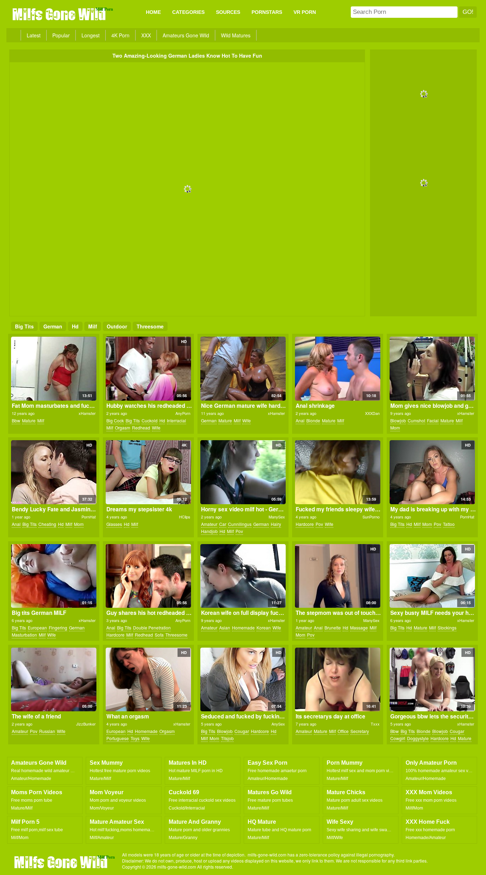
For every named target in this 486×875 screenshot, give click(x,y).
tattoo (449, 524)
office (343, 731)
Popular (61, 35)
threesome (150, 326)
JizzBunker (86, 724)
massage (359, 627)
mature (29, 420)
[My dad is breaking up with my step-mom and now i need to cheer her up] (432, 472)
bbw (16, 420)
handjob (209, 531)
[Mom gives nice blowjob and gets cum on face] (432, 369)
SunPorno (371, 517)
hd (75, 326)
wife (156, 428)
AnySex (278, 724)
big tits (24, 326)
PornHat (88, 517)
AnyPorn (182, 413)
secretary (359, 731)
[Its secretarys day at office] (337, 680)
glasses (114, 524)
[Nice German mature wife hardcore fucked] (242, 369)
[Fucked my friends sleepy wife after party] (337, 472)
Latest (34, 35)
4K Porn (120, 35)
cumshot (416, 420)
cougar (241, 731)
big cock (115, 420)
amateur (209, 524)
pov (239, 531)
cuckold (150, 420)
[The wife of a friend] (53, 680)
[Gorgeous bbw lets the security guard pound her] (432, 680)
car (222, 524)
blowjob (398, 420)
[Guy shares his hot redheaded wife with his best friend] (148, 576)
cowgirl (397, 738)
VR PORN (305, 12)
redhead (141, 428)
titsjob (227, 738)
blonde (313, 420)
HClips (184, 517)
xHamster (87, 413)
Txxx (375, 724)
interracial (176, 420)
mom (395, 428)
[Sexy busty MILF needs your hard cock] (432, 576)
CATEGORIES (188, 12)
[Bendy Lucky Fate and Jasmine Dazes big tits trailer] (53, 472)
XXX (146, 35)
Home (153, 12)
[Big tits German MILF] (53, 576)
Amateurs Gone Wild (186, 35)
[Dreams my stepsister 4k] (148, 472)
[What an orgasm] (148, 680)
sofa (159, 635)
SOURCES (228, 12)
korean (264, 627)
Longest (90, 35)
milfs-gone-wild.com (61, 862)
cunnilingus (240, 524)
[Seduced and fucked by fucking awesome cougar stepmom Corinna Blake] (242, 680)
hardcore (305, 524)
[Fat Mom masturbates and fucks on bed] (53, 369)
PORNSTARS (267, 12)
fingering (58, 627)
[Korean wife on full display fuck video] (242, 576)
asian (224, 627)
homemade (243, 627)
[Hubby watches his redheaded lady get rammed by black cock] (148, 369)
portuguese (117, 738)
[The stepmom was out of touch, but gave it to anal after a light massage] (337, 576)
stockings (447, 627)
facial (433, 420)
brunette (332, 627)
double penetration (152, 627)
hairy (276, 524)
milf (92, 326)
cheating (47, 524)
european (37, 627)
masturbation (24, 635)
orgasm (122, 428)
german (52, 326)
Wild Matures (235, 35)
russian (47, 731)
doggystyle (418, 738)
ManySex (277, 517)
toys (135, 738)
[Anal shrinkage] (337, 369)
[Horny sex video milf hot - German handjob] (242, 472)
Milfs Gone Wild (59, 14)
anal (300, 420)
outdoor (117, 326)
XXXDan (372, 413)
